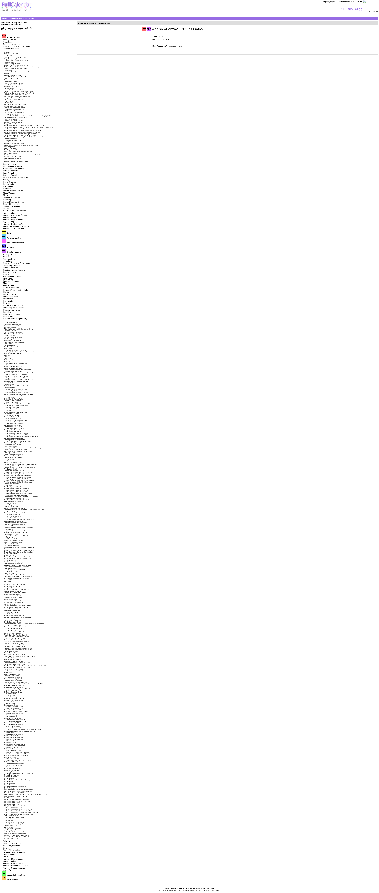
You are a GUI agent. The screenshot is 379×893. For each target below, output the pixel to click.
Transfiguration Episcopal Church (15, 796)
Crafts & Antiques (10, 268)
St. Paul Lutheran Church (12, 750)
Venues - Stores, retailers (14, 228)
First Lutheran (8, 485)
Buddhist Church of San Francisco (15, 374)
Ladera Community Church (13, 563)
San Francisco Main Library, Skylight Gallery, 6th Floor (22, 132)
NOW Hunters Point (10, 111)
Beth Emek (8, 358)
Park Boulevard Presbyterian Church (16, 636)
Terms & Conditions (202, 890)
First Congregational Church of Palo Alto (17, 479)
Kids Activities (9, 184)
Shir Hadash (8, 672)
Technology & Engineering (14, 852)
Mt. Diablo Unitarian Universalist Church (17, 606)
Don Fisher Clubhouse (11, 81)
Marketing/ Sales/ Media (13, 308)
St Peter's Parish (9, 695)
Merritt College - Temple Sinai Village (16, 589)
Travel (5, 857)
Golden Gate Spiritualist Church (15, 508)
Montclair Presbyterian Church (14, 601)
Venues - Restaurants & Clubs (16, 226)
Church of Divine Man (11, 407)
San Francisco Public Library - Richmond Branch (20, 135)
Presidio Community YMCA (13, 122)
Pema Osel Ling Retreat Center (14, 640)
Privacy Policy (215, 890)
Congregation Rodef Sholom (14, 430)
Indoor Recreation (10, 296)
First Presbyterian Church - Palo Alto (16, 490)
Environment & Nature (12, 166)
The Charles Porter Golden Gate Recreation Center (21, 145)
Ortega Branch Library (11, 114)
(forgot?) (332, 2)
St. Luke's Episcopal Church (13, 734)
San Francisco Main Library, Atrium (15, 129)
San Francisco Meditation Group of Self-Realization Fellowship (25, 666)
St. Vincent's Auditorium (12, 768)
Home (167, 888)
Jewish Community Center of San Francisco (19, 550)
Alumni (6, 257)
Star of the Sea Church (12, 770)
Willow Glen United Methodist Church (16, 837)
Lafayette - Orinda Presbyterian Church (17, 565)
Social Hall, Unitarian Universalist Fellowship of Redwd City (24, 684)
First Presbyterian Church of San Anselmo (18, 493)
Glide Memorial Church (11, 506)
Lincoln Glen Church (11, 571)
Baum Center (8, 70)
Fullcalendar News (193, 888)
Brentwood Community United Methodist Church (20, 373)
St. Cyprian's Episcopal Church (14, 710)
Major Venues (9, 193)
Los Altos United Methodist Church (16, 575)
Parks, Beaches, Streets (13, 202)
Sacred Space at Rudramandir (14, 654)
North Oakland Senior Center (14, 109)
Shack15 (7, 142)
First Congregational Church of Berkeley (17, 475)
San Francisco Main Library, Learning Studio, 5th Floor (22, 130)
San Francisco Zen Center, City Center (17, 667)
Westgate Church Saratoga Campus (16, 835)
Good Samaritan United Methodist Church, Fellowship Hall (24, 509)
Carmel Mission (9, 384)
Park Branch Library (10, 119)
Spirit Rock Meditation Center (14, 685)
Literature (7, 188)
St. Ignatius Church (10, 716)
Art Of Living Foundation (12, 340)
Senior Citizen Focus (12, 204)
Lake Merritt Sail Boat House (14, 99)
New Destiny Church (11, 612)
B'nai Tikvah (8, 343)
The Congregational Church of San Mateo (18, 789)
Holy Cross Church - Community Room (17, 531)
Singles (6, 208)
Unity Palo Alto (9, 820)
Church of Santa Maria (11, 409)
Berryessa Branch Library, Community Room (19, 72)
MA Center (7, 581)
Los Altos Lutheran (10, 573)
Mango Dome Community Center (15, 104)
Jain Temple (8, 549)
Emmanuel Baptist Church (13, 457)
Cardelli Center (9, 383)
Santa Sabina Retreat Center (14, 669)
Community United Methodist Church (16, 422)
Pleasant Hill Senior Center (13, 120)
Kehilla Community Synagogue (14, 562)
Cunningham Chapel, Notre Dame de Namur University (22, 448)
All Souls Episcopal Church (13, 332)
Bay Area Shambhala (11, 347)
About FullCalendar (177, 888)
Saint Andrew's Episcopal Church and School (19, 656)
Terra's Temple (9, 788)
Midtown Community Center (13, 106)
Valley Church (8, 827)
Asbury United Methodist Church (15, 342)
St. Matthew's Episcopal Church (15, 744)
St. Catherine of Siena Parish (14, 708)
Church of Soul (9, 410)
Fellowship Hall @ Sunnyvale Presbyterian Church (21, 464)
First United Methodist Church (14, 498)
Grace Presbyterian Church (13, 516)
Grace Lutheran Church (12, 514)
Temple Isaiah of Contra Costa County (17, 780)
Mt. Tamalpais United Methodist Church (17, 607)
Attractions (7, 42)
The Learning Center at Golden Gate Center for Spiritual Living (25, 794)
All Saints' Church (10, 330)
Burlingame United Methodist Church (16, 378)
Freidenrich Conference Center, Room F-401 (19, 93)
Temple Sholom (9, 783)
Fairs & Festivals (10, 171)
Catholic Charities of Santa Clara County (18, 386)
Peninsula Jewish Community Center (16, 641)
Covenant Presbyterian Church (14, 443)
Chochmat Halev (9, 397)
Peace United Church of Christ (14, 638)
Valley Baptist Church (11, 825)
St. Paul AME (8, 749)
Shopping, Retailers (11, 206)
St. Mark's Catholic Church (13, 736)
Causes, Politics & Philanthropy (16, 46)
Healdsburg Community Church (14, 524)
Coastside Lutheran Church (13, 417)
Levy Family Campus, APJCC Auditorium (17, 570)
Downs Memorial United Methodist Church (18, 451)
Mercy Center (8, 588)
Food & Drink (8, 173)
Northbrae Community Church (14, 615)
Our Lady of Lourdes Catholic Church (16, 627)
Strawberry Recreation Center (14, 143)
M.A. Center (8, 579)
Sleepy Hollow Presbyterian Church (16, 682)
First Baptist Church (10, 469)
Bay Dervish (8, 348)
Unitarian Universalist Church (14, 807)
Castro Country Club (11, 78)
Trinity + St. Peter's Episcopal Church (16, 799)
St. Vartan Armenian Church (13, 765)
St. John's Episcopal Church (13, 724)
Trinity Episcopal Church (12, 802)
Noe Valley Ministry (10, 614)
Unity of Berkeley (10, 819)
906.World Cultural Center (13, 54)
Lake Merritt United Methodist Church (16, 566)
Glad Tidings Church (11, 505)
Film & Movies (9, 279)
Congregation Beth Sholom (13, 423)
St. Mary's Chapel (10, 742)
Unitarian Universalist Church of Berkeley (18, 809)
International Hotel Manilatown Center (17, 96)
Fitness (6, 283)
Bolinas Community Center (13, 75)
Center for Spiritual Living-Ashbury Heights (18, 394)
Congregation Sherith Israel (13, 431)
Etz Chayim (8, 461)
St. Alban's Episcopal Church (14, 698)
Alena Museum (9, 62)
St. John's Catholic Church (13, 723)
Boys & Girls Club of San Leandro (15, 77)
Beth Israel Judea (10, 360)
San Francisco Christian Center (14, 664)
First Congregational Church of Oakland (17, 477)
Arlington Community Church (13, 337)
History (6, 180)
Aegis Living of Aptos (11, 59)
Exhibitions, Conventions (13, 169)
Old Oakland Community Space (14, 112)
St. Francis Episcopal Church (14, 715)
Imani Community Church (12, 539)
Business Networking (12, 44)
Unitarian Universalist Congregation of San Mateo (21, 812)
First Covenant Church (11, 483)
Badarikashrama (9, 345)
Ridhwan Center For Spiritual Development (18, 648)
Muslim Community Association (14, 609)
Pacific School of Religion (12, 633)
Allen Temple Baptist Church (13, 334)
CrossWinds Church (10, 446)
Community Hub (9, 80)
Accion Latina (8, 55)
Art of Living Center (10, 339)
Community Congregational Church (16, 420)
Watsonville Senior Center (13, 158)
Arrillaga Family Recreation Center (15, 68)
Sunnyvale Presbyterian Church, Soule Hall (18, 773)
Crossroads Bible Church (12, 444)
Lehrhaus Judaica (10, 568)
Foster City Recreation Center (14, 90)
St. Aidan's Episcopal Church (14, 697)
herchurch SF (8, 526)
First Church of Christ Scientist (14, 470)
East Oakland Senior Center (13, 85)
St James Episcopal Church (13, 690)
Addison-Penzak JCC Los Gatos (15, 57)
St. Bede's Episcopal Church (14, 706)
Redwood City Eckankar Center (14, 646)
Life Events (8, 186)
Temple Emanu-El (10, 778)
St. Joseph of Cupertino (12, 726)
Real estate (8, 316)
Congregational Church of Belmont (16, 433)
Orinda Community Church (13, 622)
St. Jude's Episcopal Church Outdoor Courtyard (20, 731)
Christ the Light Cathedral (12, 400)
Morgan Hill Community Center (14, 107)
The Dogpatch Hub (10, 148)
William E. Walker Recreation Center (16, 161)
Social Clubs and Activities (14, 211)
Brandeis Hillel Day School (13, 371)
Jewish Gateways (10, 555)
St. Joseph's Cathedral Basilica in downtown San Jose (22, 729)
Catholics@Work (9, 387)
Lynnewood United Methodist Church (16, 578)
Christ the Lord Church (11, 402)
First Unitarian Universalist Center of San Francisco (21, 496)
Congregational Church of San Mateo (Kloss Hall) (21, 436)
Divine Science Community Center (15, 449)
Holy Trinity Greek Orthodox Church (16, 536)
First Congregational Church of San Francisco (19, 480)
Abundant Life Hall (10, 322)
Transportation (9, 213)
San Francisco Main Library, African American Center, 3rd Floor (25, 125)
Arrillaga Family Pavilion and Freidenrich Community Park (23, 67)
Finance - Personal (11, 281)
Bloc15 (6, 73)
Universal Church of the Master (14, 822)
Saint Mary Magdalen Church (14, 661)
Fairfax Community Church (13, 462)
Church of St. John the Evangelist (15, 412)
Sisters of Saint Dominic (12, 676)
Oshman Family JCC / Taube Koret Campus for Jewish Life (24, 623)
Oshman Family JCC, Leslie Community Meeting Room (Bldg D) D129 (27, 116)
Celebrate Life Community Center (15, 389)
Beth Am (7, 355)
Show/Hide (5, 24)
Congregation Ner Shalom (13, 426)
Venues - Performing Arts (14, 224)
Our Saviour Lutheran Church (14, 632)
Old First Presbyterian (11, 619)
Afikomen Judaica (10, 327)
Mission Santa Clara (11, 599)
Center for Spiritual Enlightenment (15, 391)
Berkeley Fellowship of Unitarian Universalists (19, 352)
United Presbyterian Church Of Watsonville (18, 814)
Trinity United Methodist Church (14, 806)
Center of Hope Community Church (16, 396)
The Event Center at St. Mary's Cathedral (18, 151)
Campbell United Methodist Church (16, 381)
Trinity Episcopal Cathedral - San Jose (17, 801)
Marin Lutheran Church (12, 586)
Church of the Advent (11, 413)
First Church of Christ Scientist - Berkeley (18, 472)
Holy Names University (11, 534)
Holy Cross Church (10, 529)
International (8, 299)
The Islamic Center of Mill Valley (14, 793)
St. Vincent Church (10, 767)
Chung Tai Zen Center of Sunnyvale (16, 405)
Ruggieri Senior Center (12, 124)
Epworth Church (9, 459)
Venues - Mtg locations (13, 220)
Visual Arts (7, 870)
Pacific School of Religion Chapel (15, 635)
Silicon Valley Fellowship (12, 674)
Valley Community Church (12, 829)
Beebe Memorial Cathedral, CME (15, 350)
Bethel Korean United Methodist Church (17, 370)
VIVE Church (8, 830)
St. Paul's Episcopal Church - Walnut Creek (18, 754)
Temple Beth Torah (10, 776)
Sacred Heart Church (11, 651)
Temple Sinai (8, 785)
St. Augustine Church (11, 705)
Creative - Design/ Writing (14, 270)
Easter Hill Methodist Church (13, 454)
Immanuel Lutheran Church (13, 540)
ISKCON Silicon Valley (11, 545)
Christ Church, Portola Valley (13, 399)
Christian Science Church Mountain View (18, 404)
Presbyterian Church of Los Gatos (15, 645)
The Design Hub (9, 147)
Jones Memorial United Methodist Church (18, 558)
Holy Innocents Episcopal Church (15, 532)
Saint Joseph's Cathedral (12, 659)
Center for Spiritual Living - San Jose (16, 392)
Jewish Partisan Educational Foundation (18, 557)
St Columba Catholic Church (13, 687)
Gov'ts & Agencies (11, 175)
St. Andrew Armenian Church (14, 700)
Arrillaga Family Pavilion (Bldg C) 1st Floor (18, 65)
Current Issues (9, 164)
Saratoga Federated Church (13, 671)
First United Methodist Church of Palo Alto (18, 500)
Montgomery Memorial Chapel (14, 602)
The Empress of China (11, 150)
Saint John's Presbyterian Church (15, 658)
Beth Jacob (8, 361)
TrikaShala (7, 798)
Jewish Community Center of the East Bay (18, 552)
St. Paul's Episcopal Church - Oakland (17, 752)
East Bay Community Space (13, 83)
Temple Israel (8, 781)
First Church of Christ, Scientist (14, 474)
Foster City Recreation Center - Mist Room (18, 91)
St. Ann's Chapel (9, 703)
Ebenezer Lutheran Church (13, 456)
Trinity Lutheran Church (12, 804)
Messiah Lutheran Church (13, 591)
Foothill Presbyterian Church (13, 501)
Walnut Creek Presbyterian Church (16, 832)
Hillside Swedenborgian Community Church (18, 527)
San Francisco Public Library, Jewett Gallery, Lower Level (23, 137)
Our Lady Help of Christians (13, 625)
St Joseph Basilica (10, 693)
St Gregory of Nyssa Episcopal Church (17, 689)
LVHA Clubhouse (10, 103)
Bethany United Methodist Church (15, 363)
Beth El (6, 356)
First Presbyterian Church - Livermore (16, 488)
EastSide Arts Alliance (11, 86)
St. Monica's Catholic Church (14, 747)
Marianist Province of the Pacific (15, 584)
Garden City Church (10, 503)
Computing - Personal (12, 265)
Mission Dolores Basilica (12, 594)
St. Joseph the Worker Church (14, 728)
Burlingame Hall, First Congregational (16, 376)
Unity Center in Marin (11, 815)
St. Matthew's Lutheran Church (14, 746)
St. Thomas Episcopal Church (14, 763)
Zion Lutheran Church (11, 838)
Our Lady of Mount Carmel (13, 628)
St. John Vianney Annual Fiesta (15, 719)
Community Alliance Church (13, 418)
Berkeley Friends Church (12, 353)
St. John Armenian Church (13, 718)
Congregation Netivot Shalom (14, 428)
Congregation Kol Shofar (12, 425)
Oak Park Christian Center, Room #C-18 (17, 617)
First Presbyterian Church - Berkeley (16, 487)
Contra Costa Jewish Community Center (17, 441)
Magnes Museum (10, 583)
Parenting (7, 200)
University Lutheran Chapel (13, 824)
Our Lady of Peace (10, 630)
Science (6, 841)
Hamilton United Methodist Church (15, 523)
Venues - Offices (10, 222)
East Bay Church (10, 453)
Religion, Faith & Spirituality (15, 319)
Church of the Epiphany (12, 415)
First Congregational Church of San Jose (18, 482)
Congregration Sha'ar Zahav (13, 438)
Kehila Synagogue (10, 560)
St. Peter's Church (10, 757)
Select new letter (16, 30)
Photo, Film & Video (11, 314)
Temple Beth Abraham (11, 775)
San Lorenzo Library (11, 138)
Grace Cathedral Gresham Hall (14, 513)
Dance (6, 274)
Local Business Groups (13, 191)
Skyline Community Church (13, 677)
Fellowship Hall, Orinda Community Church (18, 466)
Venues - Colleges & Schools (15, 215)
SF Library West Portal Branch (14, 140)
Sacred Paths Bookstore (12, 653)
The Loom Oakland (10, 153)
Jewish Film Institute (11, 553)
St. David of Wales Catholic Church (16, 711)
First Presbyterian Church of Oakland (16, 492)
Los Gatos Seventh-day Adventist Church (18, 576)
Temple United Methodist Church (15, 786)
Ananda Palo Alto (10, 335)
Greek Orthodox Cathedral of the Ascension (19, 519)
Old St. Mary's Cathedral (12, 620)
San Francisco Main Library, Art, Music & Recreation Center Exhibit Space (29, 127)
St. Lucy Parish (9, 732)
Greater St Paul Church (12, 518)
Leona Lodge (8, 101)
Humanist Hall (8, 537)
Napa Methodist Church (12, 610)
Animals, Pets (9, 259)
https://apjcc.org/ (175, 46)
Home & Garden (10, 182)
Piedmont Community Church (14, 643)
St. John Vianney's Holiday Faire (15, 721)
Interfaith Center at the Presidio (14, 544)
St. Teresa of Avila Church (13, 762)
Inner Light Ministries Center (13, 542)
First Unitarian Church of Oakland (15, 495)
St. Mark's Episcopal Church (13, 737)
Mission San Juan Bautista (13, 597)
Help (212, 888)
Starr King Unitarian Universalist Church (17, 772)
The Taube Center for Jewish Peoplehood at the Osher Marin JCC (26, 155)
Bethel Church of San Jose (13, 365)
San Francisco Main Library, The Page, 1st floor (20, 134)
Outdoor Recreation (11, 197)
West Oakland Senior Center (14, 160)
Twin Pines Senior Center (12, 156)
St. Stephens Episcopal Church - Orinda (17, 760)
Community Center (11, 48)
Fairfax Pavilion (9, 88)
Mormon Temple (9, 604)
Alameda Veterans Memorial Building (16, 60)
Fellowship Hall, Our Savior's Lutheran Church (19, 467)
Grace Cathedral (9, 511)
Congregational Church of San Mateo (17, 435)
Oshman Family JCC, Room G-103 (15, 117)
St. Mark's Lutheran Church (13, 741)
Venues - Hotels (10, 217)
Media (5, 195)
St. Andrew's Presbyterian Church (15, 702)
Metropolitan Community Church (15, 593)
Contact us (205, 888)
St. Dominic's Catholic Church (14, 713)
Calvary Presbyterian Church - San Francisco (19, 379)
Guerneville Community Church (14, 521)
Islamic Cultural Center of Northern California (19, 547)
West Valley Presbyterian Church (15, 833)
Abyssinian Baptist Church (13, 324)
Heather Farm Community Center (15, 94)
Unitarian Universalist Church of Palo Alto (18, 811)
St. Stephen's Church (11, 759)
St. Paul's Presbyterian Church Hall (16, 755)
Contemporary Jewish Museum (14, 440)
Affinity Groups (9, 40)
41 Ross (7, 52)
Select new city (15, 24)
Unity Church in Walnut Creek (14, 817)
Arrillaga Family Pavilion (12, 64)
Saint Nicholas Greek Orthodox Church (17, 662)
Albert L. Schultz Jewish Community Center (18, 329)
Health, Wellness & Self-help (15, 177)
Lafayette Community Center (14, 98)
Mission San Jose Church (12, 596)
